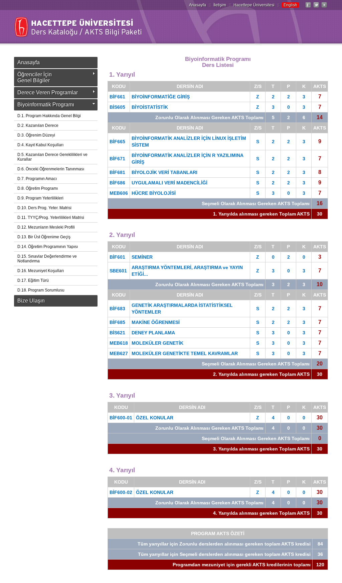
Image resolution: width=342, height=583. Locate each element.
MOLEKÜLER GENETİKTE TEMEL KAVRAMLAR (185, 353)
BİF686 (117, 182)
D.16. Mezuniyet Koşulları (40, 270)
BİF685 (117, 322)
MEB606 (119, 193)
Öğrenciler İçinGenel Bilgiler (34, 77)
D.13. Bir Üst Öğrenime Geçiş (43, 237)
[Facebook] (308, 7)
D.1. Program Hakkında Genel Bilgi (49, 115)
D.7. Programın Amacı (37, 178)
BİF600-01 (121, 417)
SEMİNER (142, 257)
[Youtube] (324, 7)
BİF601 (117, 257)
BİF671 (117, 158)
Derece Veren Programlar (47, 92)
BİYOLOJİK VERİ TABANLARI (164, 172)
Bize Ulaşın (31, 301)
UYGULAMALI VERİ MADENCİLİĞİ (169, 182)
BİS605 (117, 107)
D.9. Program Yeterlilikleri (40, 198)
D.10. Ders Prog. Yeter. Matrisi (44, 207)
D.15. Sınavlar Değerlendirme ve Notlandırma (47, 258)
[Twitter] (316, 7)
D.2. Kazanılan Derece (37, 125)
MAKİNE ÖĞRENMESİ (156, 322)
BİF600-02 (121, 492)
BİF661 (117, 96)
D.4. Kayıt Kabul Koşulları (40, 145)
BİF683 (117, 308)
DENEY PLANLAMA (153, 332)
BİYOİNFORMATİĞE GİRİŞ (161, 96)
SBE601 (118, 270)
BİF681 (117, 172)
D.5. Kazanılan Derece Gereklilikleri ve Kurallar (52, 157)
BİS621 (117, 332)
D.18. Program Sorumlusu (40, 290)
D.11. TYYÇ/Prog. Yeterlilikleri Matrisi (50, 217)
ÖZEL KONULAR (154, 417)
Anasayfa (197, 5)
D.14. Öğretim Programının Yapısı (47, 246)
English (290, 5)
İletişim (219, 5)
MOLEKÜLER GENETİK (157, 343)
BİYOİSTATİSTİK (150, 107)
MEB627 (119, 353)
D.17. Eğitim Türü (33, 280)
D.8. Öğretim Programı (37, 188)
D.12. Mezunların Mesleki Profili (46, 227)
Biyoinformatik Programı (45, 104)
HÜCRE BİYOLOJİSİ (154, 193)
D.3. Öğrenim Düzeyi (36, 135)
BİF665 (117, 141)
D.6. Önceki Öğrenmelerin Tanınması (50, 169)
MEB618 (119, 343)
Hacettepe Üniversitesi (254, 5)
